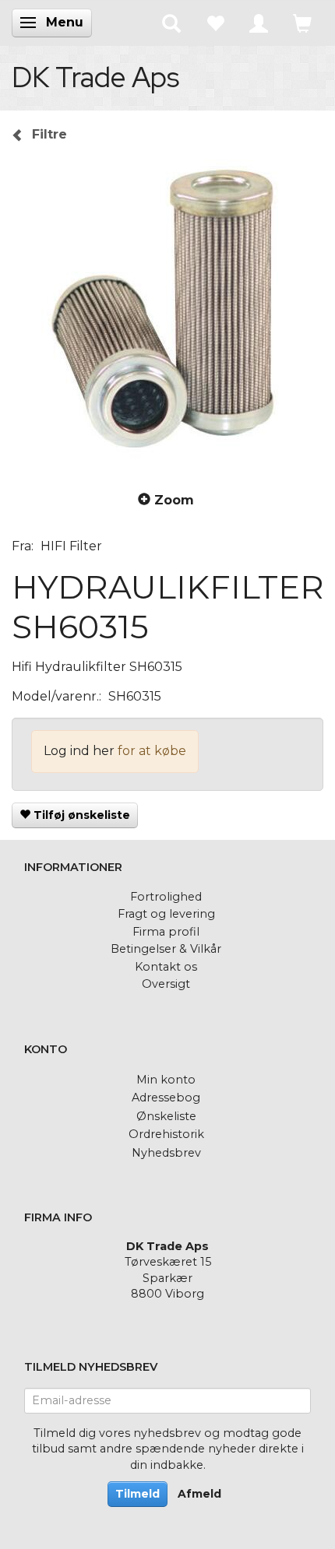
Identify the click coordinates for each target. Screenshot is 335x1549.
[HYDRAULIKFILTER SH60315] (167, 315)
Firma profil (165, 932)
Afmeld (199, 1494)
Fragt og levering (166, 914)
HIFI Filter (71, 546)
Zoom (174, 500)
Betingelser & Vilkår (166, 949)
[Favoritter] (215, 22)
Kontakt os (166, 967)
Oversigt (166, 984)
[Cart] (302, 22)
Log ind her (79, 750)
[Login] (259, 22)
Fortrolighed (166, 897)
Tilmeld (137, 1494)
